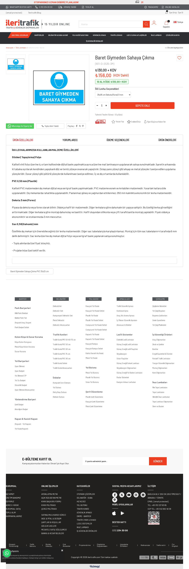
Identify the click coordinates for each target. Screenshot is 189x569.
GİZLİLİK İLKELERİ (48, 526)
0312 (120, 530)
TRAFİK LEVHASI (116, 35)
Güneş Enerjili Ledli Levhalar (127, 344)
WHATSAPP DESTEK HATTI (21, 7)
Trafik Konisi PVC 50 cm (61, 344)
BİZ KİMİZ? (10, 494)
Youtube (128, 494)
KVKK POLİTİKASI (48, 505)
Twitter (121, 494)
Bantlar (155, 349)
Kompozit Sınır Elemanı (61, 383)
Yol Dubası (57, 387)
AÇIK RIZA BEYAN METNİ (51, 498)
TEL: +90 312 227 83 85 (157, 505)
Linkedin (143, 494)
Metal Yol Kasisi (91, 358)
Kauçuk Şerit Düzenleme (95, 401)
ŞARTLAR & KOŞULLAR (51, 522)
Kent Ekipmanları (158, 373)
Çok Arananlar (66, 545)
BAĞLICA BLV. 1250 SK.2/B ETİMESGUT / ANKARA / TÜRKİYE (164, 496)
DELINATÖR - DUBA (84, 498)
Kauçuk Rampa (92, 344)
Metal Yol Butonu (92, 373)
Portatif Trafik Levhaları (161, 358)
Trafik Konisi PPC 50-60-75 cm (64, 340)
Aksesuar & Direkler (124, 325)
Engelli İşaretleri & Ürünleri (162, 354)
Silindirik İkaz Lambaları (161, 397)
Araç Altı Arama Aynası (125, 315)
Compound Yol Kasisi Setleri (96, 325)
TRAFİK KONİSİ (83, 509)
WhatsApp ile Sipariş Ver (22, 126)
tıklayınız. (50, 558)
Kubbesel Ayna (122, 311)
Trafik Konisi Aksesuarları (62, 368)
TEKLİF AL (89, 7)
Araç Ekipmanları (159, 340)
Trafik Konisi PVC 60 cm (61, 349)
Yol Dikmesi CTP (20, 375)
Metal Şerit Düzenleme (94, 406)
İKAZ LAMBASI (156, 35)
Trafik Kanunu (33, 545)
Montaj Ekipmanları (159, 368)
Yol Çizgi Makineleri (159, 325)
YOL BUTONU (82, 505)
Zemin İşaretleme (158, 320)
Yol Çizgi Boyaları (158, 311)
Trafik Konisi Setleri (60, 363)
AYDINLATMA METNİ (49, 494)
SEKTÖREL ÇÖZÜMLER (20, 35)
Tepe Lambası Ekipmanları (162, 401)
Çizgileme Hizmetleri (159, 306)
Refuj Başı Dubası (60, 392)
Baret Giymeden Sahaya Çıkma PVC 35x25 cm (29, 271)
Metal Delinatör (58, 320)
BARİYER (22, 299)
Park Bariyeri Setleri (22, 327)
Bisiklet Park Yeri (21, 318)
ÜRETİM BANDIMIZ (13, 498)
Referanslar (145, 545)
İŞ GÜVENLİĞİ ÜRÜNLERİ (94, 41)
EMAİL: (158, 501)
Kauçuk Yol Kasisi (92, 306)
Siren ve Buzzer (158, 406)
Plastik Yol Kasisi (92, 315)
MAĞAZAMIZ (153, 7)
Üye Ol (180, 12)
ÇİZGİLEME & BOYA (173, 35)
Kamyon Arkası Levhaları (126, 382)
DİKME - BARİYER (84, 516)
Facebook (114, 494)
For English (175, 545)
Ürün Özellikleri (23, 140)
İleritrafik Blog (34, 12)
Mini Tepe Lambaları (159, 387)
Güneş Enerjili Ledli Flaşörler (127, 349)
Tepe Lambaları (158, 392)
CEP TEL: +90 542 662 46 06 (159, 509)
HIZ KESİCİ (81, 501)
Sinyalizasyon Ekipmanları (126, 368)
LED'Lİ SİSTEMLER (84, 523)
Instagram (136, 494)
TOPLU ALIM (11, 512)
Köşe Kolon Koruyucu (23, 342)
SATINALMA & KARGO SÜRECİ (53, 515)
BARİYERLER (39, 35)
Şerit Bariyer (19, 404)
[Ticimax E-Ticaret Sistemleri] (94, 566)
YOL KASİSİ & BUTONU (80, 35)
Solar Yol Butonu (92, 382)
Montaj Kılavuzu (49, 545)
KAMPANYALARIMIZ (14, 516)
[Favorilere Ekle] (179, 58)
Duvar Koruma (20, 351)
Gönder (157, 461)
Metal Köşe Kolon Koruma (25, 347)
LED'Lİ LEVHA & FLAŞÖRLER (137, 35)
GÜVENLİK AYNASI (99, 35)
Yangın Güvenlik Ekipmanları (163, 363)
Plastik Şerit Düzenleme (94, 397)
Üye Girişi (173, 12)
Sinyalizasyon (122, 354)
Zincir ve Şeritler (158, 344)
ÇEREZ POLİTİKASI (49, 509)
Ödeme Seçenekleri (118, 140)
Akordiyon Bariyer (21, 409)
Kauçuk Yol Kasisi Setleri (95, 311)
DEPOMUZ (10, 501)
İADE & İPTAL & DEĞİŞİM (51, 518)
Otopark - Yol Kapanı (23, 424)
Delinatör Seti (58, 311)
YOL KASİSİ (93, 299)
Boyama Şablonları (159, 315)
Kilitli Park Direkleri (21, 313)
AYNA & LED (125, 299)
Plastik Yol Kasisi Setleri (94, 320)
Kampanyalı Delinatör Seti (62, 315)
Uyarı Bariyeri (19, 371)
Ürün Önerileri (167, 140)
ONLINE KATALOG (172, 7)
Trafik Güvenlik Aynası (125, 306)
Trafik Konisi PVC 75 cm (61, 354)
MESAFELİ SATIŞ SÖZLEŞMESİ (54, 529)
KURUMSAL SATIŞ (13, 509)
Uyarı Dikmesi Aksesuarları (25, 390)
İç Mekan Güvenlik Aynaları (127, 320)
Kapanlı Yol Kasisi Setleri (95, 339)
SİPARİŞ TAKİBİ (70, 7)
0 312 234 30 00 (45, 7)
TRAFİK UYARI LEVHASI (86, 520)
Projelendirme (85, 545)
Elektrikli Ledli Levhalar (125, 340)
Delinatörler (57, 306)
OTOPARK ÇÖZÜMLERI (86, 494)
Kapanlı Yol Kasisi (92, 334)
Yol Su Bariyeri (20, 380)
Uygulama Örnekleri (124, 545)
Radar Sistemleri (123, 377)
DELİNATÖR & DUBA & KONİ (58, 35)
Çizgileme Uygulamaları (102, 545)
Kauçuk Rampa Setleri (94, 348)
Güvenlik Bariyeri (21, 385)
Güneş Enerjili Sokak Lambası (128, 363)
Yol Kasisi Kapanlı (21, 429)
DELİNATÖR (61, 299)
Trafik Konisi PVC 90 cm (61, 358)
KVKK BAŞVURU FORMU (51, 501)
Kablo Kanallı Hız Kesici (94, 353)
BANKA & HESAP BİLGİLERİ (52, 533)
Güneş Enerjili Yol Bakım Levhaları (129, 373)
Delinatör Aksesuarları (61, 325)
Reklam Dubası (58, 397)
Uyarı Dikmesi (19, 366)
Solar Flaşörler (122, 358)
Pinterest (114, 499)
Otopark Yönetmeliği (13, 545)
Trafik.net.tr (161, 545)
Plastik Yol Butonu (93, 377)
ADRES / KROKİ (12, 505)
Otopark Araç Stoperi (23, 322)
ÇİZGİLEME (160, 299)
